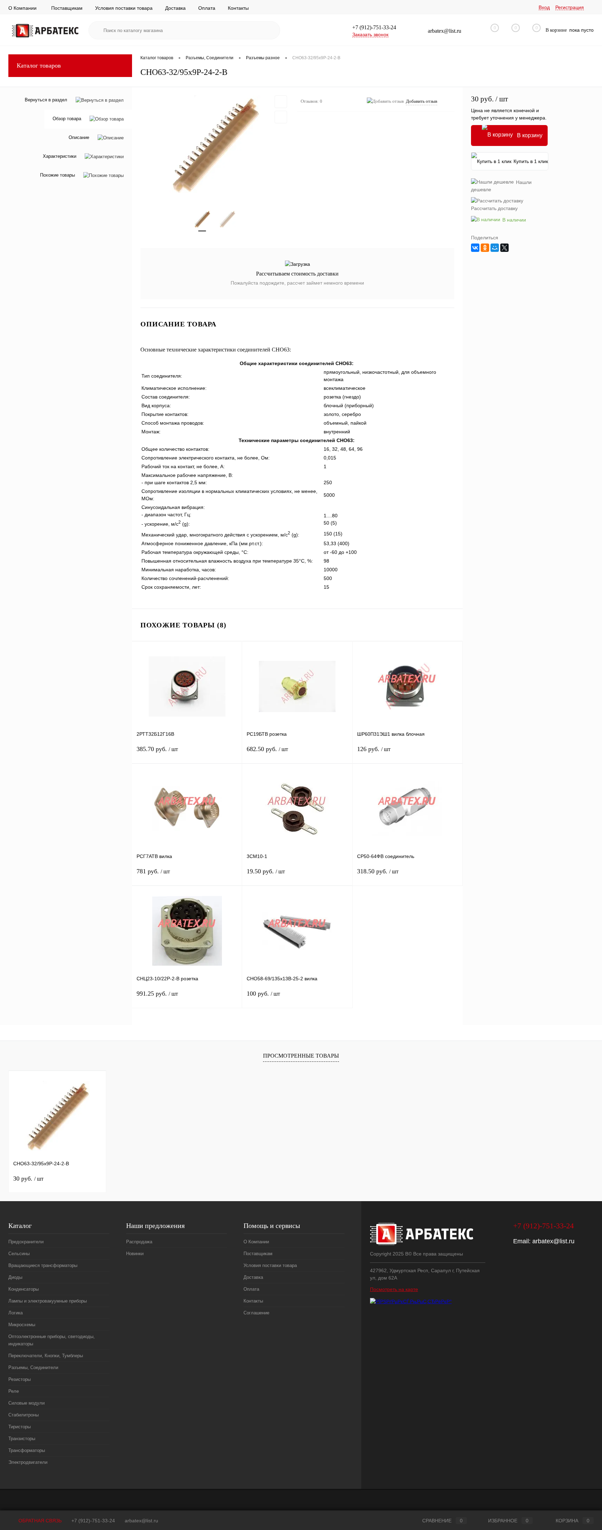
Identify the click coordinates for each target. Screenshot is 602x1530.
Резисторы (19, 1379)
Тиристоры (19, 1426)
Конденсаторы (23, 1289)
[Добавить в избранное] (281, 101)
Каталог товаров (39, 65)
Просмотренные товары (301, 1056)
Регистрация (569, 7)
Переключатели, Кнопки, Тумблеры (45, 1355)
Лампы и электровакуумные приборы (47, 1301)
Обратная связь (39, 1520)
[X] (504, 248)
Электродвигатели (27, 1462)
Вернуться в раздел (46, 99)
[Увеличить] (215, 144)
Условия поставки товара (124, 8)
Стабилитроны (23, 1414)
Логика (15, 1312)
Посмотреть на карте (394, 1289)
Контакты (238, 8)
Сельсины (19, 1253)
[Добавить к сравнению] (281, 117)
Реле (13, 1391)
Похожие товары (57, 175)
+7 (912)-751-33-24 (93, 1520)
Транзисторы (21, 1438)
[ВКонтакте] (475, 248)
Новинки (135, 1253)
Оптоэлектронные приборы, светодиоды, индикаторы (51, 1340)
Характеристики (59, 156)
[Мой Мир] (495, 248)
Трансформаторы (26, 1450)
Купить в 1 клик (531, 161)
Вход (544, 7)
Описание (79, 137)
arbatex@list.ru (553, 1241)
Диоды (15, 1277)
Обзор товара (67, 119)
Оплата (206, 8)
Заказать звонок (370, 34)
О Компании (22, 8)
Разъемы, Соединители (33, 1367)
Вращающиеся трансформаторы (42, 1265)
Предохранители (26, 1241)
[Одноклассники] (485, 248)
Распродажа (139, 1241)
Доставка (175, 8)
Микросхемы (21, 1324)
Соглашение (256, 1312)
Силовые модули (26, 1403)
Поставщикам (67, 8)
